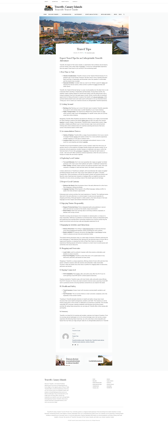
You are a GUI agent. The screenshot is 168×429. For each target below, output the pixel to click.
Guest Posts (65, 1)
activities (82, 66)
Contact (75, 1)
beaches (62, 122)
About (46, 1)
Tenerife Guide (90, 53)
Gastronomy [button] (78, 14)
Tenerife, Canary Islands (68, 7)
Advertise (55, 1)
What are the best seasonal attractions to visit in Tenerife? (73, 361)
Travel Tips (75, 336)
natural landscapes (98, 97)
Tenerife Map (96, 386)
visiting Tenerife (90, 342)
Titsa (103, 111)
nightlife (85, 142)
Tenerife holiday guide (78, 340)
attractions (84, 113)
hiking (103, 83)
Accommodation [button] (66, 14)
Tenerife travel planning (78, 342)
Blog (120, 14)
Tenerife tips (88, 340)
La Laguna (72, 230)
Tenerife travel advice (98, 340)
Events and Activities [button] (91, 14)
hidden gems (85, 120)
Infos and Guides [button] (105, 14)
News (115, 14)
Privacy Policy (110, 384)
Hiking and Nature (97, 382)
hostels (76, 137)
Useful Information (95, 361)
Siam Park (90, 232)
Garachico (86, 151)
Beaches (95, 380)
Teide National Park (88, 229)
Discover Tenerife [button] (53, 14)
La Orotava (79, 151)
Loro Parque (98, 232)
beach (96, 84)
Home (45, 14)
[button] (124, 14)
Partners (109, 386)
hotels (78, 274)
